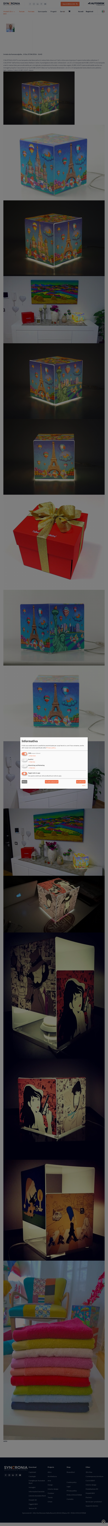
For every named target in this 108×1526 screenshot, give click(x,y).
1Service (31, 762)
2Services (32, 756)
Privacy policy (51, 748)
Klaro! (83, 785)
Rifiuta (24, 782)
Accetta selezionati (52, 782)
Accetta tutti (81, 782)
